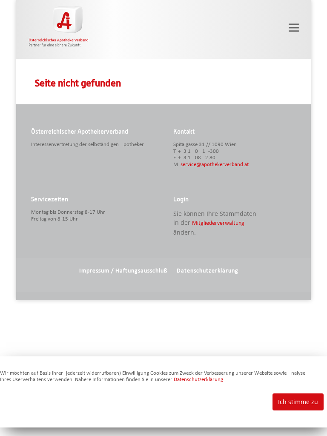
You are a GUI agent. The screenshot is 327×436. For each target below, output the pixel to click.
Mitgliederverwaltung (218, 223)
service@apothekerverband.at (215, 164)
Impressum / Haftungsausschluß (123, 271)
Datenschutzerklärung (207, 271)
